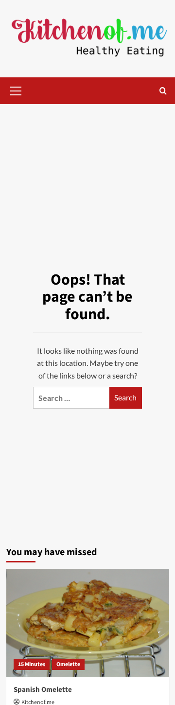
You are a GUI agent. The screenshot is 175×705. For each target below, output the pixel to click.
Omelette (68, 664)
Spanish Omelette (43, 690)
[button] (16, 89)
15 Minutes (31, 664)
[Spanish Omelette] (87, 623)
